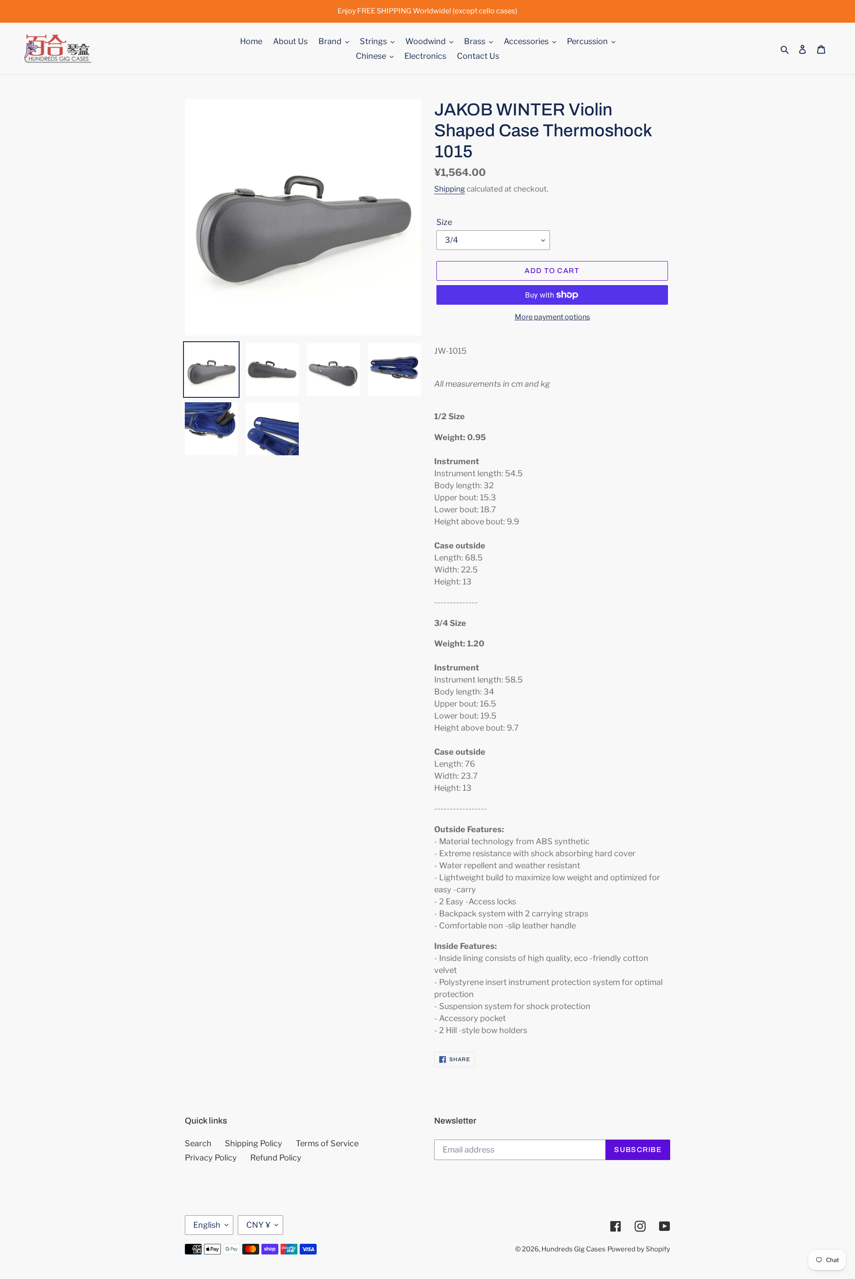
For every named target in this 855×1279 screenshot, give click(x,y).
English (206, 1225)
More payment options (552, 317)
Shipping (449, 188)
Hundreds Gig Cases (574, 1249)
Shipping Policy (253, 1143)
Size (444, 222)
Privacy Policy (211, 1157)
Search (198, 1143)
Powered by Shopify (638, 1249)
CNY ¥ (258, 1225)
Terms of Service (327, 1143)
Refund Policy (275, 1157)
